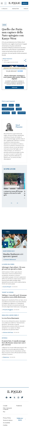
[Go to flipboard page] (22, 397)
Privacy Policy (7, 418)
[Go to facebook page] (6, 397)
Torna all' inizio (20, 419)
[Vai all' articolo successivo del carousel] (17, 203)
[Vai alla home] (14, 3)
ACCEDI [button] (20, 71)
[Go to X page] (14, 397)
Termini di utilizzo (7, 420)
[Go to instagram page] (18, 397)
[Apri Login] (5, 3)
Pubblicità (19, 405)
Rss (4, 411)
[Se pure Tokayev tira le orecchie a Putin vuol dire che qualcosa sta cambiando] (14, 181)
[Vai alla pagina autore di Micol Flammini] (9, 126)
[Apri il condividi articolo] (25, 60)
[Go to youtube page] (10, 397)
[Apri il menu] (2, 3)
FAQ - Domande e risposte (7, 408)
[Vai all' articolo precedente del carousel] (12, 203)
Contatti (5, 405)
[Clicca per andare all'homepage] (14, 392)
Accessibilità (6, 422)
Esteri (4, 25)
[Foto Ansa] (14, 241)
